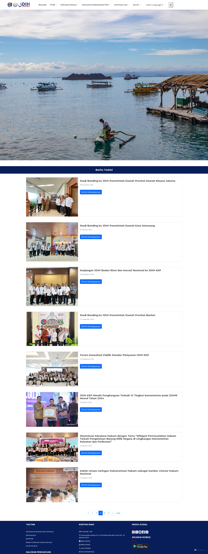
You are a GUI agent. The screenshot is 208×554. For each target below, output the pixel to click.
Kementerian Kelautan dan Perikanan (40, 532)
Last (118, 513)
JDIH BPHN (29, 539)
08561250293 (85, 541)
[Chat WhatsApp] (200, 550)
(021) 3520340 (86, 548)
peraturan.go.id (31, 546)
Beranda (43, 5)
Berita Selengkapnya (90, 192)
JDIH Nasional (31, 535)
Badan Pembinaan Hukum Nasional (39, 542)
